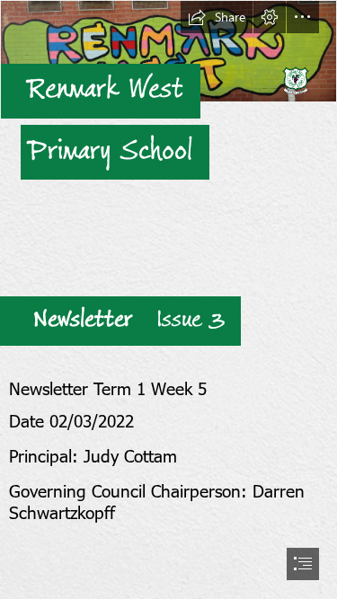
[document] (168, 299)
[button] (217, 17)
